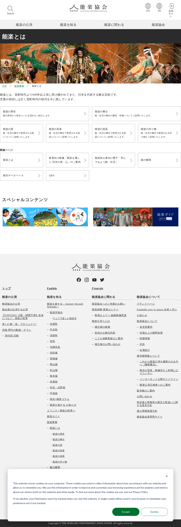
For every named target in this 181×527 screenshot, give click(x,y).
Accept (126, 511)
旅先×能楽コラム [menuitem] (59, 399)
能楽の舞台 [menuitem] (59, 439)
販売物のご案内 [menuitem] (146, 390)
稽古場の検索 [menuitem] (102, 327)
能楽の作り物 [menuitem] (60, 461)
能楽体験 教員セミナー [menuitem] (105, 309)
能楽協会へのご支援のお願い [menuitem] (108, 304)
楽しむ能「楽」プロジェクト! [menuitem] (19, 324)
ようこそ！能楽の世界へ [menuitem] (61, 410)
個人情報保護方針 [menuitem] (147, 411)
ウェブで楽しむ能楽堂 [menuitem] (65, 318)
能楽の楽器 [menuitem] (59, 456)
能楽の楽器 (110, 133)
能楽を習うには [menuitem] (101, 321)
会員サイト (171, 14)
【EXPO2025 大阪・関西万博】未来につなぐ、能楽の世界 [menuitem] (22, 317)
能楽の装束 (64, 133)
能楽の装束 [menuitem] (59, 450)
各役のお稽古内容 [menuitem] (105, 333)
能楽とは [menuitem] (8, 160)
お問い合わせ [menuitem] (144, 396)
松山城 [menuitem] (54, 370)
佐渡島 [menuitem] (54, 324)
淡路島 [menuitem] (54, 335)
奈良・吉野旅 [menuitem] (57, 387)
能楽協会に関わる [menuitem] (103, 296)
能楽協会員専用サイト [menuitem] (150, 416)
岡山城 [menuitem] (54, 364)
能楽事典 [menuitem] (52, 422)
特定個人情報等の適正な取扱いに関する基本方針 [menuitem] (157, 404)
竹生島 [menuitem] (54, 329)
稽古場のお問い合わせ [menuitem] (108, 344)
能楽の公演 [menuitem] (9, 296)
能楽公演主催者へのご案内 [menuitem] (155, 385)
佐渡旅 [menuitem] (54, 381)
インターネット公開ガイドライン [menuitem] (159, 379)
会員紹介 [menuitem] (145, 350)
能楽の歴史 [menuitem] (59, 434)
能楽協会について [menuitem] (148, 296)
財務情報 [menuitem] (145, 338)
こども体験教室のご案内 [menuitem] (109, 338)
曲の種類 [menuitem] (146, 160)
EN (148, 11)
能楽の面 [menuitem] (57, 445)
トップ (6, 288)
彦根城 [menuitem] (54, 358)
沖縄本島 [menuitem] (55, 347)
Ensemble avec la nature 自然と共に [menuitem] (157, 309)
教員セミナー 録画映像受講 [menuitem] (110, 315)
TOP (4, 86)
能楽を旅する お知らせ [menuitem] (63, 405)
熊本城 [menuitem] (54, 376)
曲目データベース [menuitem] (13, 175)
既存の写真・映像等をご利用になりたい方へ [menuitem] (159, 372)
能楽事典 (19, 86)
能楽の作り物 (156, 133)
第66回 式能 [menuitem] (12, 335)
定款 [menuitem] (142, 344)
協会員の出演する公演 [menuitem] (15, 309)
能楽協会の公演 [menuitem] (11, 304)
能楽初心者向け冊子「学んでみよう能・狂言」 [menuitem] (110, 160)
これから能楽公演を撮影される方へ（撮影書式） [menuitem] (159, 363)
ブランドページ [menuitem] (146, 304)
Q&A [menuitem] (52, 175)
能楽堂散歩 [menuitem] (56, 312)
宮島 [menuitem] (52, 341)
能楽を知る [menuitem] (54, 296)
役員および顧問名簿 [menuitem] (151, 333)
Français (97, 288)
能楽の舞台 (124, 113)
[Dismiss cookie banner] (166, 476)
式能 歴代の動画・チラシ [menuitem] (16, 330)
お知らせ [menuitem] (142, 315)
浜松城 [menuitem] (54, 352)
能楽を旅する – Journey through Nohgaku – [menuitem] (65, 305)
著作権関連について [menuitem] (148, 356)
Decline (154, 511)
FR (159, 11)
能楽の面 (18, 133)
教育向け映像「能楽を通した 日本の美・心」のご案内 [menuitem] (65, 160)
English (52, 288)
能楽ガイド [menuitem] (53, 416)
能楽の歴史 (27, 113)
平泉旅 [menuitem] (54, 393)
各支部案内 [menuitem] (146, 327)
